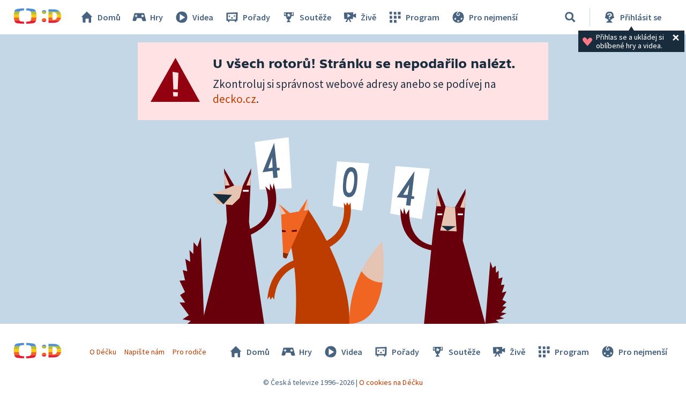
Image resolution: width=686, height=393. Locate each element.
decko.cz (234, 99)
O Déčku (103, 352)
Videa (202, 17)
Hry (156, 17)
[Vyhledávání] (570, 17)
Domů (109, 17)
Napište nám (144, 352)
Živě (368, 17)
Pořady (256, 17)
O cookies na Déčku (391, 382)
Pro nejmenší (493, 17)
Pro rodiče (189, 352)
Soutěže (315, 17)
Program (422, 17)
